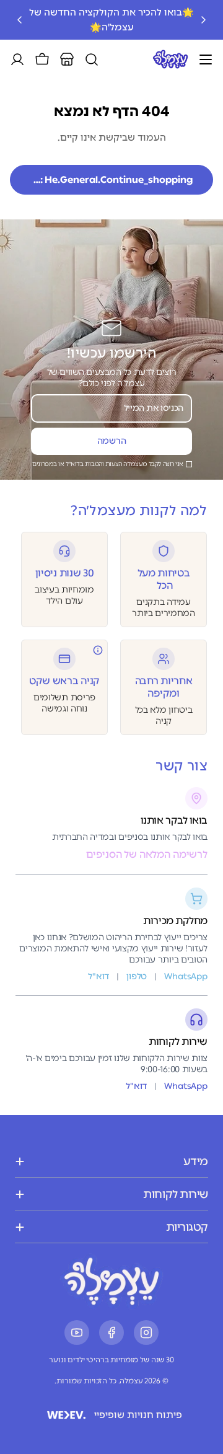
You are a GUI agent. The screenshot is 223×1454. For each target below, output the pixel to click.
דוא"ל (136, 1086)
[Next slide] (20, 20)
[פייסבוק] (111, 1332)
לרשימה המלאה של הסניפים (147, 854)
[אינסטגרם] (146, 1332)
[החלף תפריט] (205, 59)
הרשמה (111, 441)
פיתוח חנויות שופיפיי (138, 1415)
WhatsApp (186, 1086)
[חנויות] (66, 59)
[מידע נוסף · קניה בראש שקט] (98, 650)
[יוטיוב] (76, 1332)
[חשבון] (17, 59)
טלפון (136, 976)
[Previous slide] (203, 20)
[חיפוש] (91, 59)
